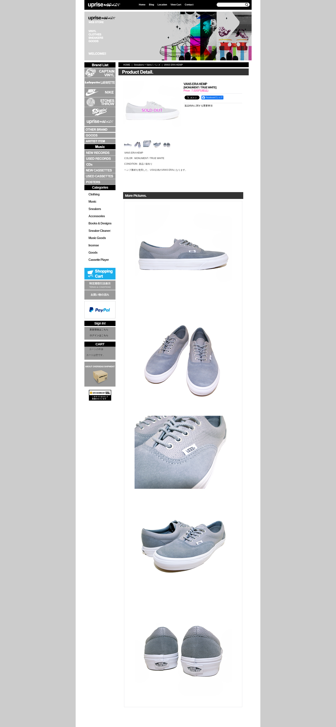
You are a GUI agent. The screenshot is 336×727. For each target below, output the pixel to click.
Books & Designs (99, 223)
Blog (151, 4)
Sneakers (94, 209)
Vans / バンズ (153, 64)
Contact (189, 4)
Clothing (94, 194)
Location (162, 4)
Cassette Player (98, 259)
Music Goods (97, 238)
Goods (92, 252)
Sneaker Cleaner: (99, 230)
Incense (93, 245)
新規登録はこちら (99, 329)
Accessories (96, 216)
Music (92, 201)
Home (142, 4)
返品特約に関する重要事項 (199, 105)
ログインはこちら (99, 335)
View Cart (176, 4)
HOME (126, 64)
